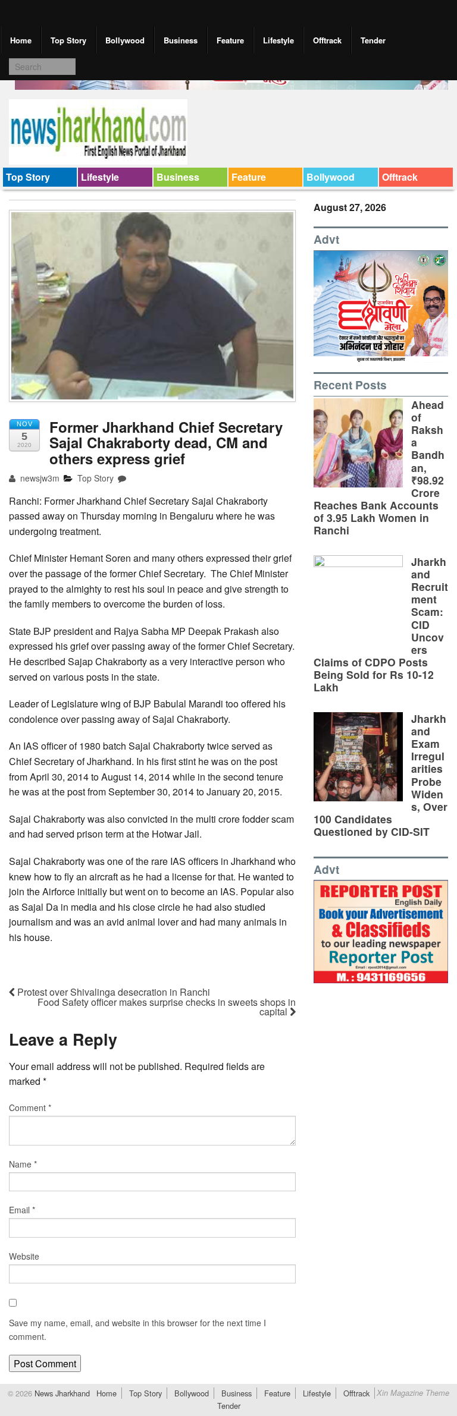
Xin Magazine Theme (413, 1392)
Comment (30, 1107)
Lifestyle (278, 40)
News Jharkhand (61, 1393)
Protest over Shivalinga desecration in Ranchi (112, 992)
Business (181, 40)
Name (23, 1164)
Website (24, 1256)
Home (21, 40)
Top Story (68, 40)
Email (22, 1210)
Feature (230, 40)
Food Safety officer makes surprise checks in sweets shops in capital (166, 1006)
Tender (373, 40)
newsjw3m (39, 478)
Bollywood (125, 40)
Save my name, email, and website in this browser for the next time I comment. (137, 1329)
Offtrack (327, 40)
